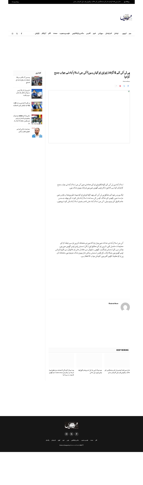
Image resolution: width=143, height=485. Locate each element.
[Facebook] (137, 153)
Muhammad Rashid (74, 445)
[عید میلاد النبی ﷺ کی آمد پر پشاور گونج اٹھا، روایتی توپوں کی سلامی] (89, 360)
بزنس (68, 440)
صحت (55, 33)
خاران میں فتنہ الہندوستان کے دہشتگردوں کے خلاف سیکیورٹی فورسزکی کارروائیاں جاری (97, 2)
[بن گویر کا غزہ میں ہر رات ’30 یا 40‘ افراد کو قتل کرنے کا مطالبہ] (37, 106)
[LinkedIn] (137, 162)
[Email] (137, 170)
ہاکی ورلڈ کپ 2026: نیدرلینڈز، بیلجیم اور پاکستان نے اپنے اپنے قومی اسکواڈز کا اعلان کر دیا (21, 120)
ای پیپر (124, 33)
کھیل (59, 440)
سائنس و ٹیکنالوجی (78, 33)
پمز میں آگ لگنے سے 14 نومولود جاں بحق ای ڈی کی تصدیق (23, 80)
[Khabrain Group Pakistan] (126, 17)
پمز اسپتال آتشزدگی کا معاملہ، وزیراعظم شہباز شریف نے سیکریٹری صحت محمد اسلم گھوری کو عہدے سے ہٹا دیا (61, 372)
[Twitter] (137, 157)
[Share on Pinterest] (120, 86)
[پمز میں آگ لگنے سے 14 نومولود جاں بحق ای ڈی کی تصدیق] (37, 81)
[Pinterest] (137, 166)
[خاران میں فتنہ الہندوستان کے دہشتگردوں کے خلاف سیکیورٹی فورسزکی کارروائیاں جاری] (117, 360)
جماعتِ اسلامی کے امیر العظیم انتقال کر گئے (23, 130)
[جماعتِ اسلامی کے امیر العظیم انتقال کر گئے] (37, 133)
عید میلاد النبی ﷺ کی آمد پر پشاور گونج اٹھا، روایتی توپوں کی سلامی (90, 371)
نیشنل (116, 33)
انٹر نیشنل (108, 33)
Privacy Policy (15, 2)
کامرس (88, 33)
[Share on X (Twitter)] (124, 86)
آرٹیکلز (44, 33)
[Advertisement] (71, 17)
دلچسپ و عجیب (65, 33)
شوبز (94, 33)
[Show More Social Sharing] (116, 86)
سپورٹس (100, 33)
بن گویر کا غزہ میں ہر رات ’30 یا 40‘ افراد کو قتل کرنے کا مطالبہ (21, 104)
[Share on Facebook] (128, 86)
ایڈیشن (37, 33)
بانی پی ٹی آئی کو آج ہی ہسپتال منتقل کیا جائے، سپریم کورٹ (23, 92)
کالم (49, 33)
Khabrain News (126, 81)
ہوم (130, 33)
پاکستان (47, 440)
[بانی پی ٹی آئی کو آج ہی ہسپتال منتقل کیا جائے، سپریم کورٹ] (37, 94)
